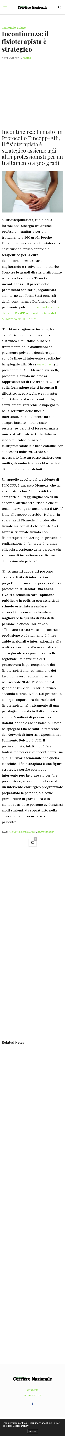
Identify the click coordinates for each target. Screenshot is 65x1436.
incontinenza (45, 832)
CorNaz (27, 58)
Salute (21, 27)
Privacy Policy (32, 1395)
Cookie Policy (20, 1425)
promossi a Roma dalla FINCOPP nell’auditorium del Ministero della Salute (30, 313)
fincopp (13, 832)
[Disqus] (32, 901)
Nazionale (9, 27)
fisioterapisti (27, 832)
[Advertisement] (32, 92)
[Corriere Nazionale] (32, 7)
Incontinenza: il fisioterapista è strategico (25, 41)
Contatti (32, 1390)
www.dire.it (45, 364)
